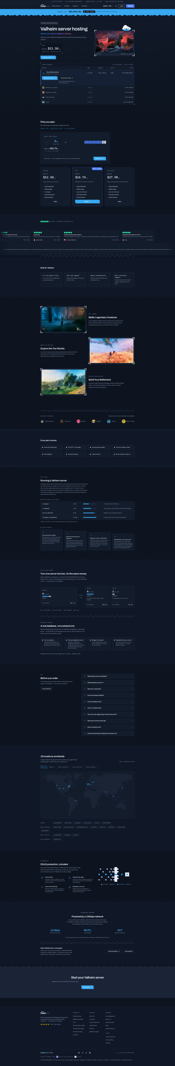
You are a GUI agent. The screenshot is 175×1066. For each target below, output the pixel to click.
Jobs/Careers (93, 1025)
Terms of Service (110, 1036)
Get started (86, 987)
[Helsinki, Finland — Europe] (94, 782)
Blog (107, 1025)
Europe (52, 767)
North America (64, 767)
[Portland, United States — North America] (57, 785)
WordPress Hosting (78, 1028)
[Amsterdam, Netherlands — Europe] (89, 784)
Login (121, 6)
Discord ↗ (108, 1019)
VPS (74, 1022)
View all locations (113, 951)
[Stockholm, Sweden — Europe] (92, 782)
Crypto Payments (94, 1022)
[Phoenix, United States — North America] (59, 788)
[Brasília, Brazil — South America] (75, 800)
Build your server (47, 57)
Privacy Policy (109, 1040)
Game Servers (77, 1016)
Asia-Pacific (78, 767)
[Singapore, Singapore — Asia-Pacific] (113, 796)
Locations (92, 1019)
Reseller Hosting (77, 1031)
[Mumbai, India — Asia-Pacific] (105, 792)
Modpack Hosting (78, 1019)
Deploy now (98, 158)
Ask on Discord (46, 688)
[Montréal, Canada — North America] (69, 785)
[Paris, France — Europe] (88, 784)
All (44, 767)
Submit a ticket (110, 1022)
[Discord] (79, 1052)
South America (91, 767)
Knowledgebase (110, 1016)
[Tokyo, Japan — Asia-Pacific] (122, 788)
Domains (75, 1034)
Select (55, 201)
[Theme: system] (116, 6)
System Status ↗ (110, 1028)
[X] (82, 1052)
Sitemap (108, 1043)
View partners (129, 951)
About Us (92, 1016)
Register (130, 6)
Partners (91, 1028)
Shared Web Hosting (79, 1025)
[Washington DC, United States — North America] (68, 787)
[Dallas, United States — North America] (63, 788)
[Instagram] (90, 1052)
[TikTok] (86, 1052)
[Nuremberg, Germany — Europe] (90, 784)
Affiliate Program (94, 1031)
